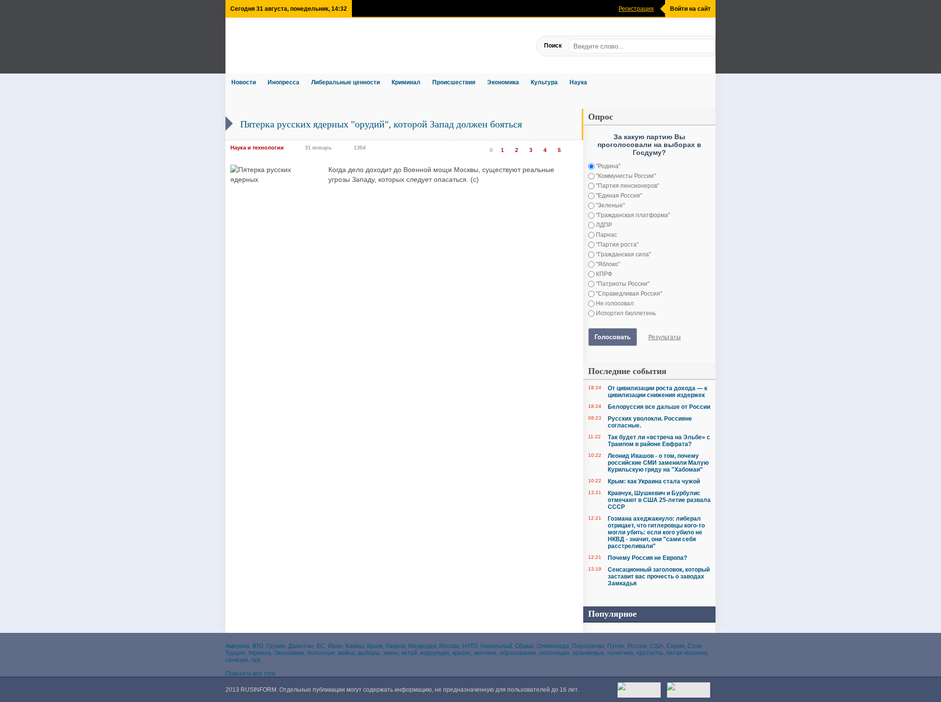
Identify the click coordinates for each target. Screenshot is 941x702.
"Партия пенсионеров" (626, 185)
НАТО (469, 646)
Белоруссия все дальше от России (659, 406)
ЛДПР (603, 225)
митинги (485, 653)
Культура (544, 82)
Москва (449, 646)
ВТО (257, 646)
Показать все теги (250, 673)
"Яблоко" (607, 264)
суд (255, 659)
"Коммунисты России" (625, 176)
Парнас (605, 234)
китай (409, 653)
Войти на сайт (690, 8)
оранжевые (588, 653)
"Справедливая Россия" (628, 293)
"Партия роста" (616, 244)
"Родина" (607, 166)
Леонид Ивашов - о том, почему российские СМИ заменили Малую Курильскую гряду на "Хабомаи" (658, 462)
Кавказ (355, 646)
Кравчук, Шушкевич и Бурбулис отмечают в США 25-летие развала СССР (659, 500)
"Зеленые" (609, 205)
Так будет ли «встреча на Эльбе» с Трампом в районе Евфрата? (659, 441)
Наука (578, 82)
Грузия (275, 646)
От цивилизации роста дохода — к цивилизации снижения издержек (657, 392)
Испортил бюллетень (625, 313)
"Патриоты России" (621, 283)
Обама (524, 646)
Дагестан (301, 646)
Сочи (695, 646)
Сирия (676, 646)
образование (517, 653)
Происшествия (453, 82)
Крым (374, 646)
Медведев (422, 646)
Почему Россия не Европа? (647, 557)
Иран (335, 646)
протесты (649, 653)
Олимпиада (553, 646)
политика (620, 653)
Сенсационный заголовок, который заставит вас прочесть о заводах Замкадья (659, 576)
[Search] (707, 45)
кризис (461, 653)
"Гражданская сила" (622, 254)
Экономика (503, 82)
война (346, 653)
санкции (236, 659)
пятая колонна (686, 653)
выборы (369, 653)
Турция (235, 653)
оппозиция (554, 653)
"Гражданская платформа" (632, 215)
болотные (321, 653)
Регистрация (636, 8)
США (657, 646)
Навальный (496, 646)
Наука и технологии (257, 147)
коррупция (434, 653)
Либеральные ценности (345, 82)
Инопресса (283, 82)
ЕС (321, 646)
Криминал (406, 82)
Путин (615, 646)
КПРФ (603, 274)
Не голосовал (614, 303)
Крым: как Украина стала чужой (654, 481)
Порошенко (588, 646)
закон (390, 653)
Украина (259, 653)
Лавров (395, 646)
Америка (237, 646)
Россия (637, 646)
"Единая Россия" (618, 195)
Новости (243, 82)
